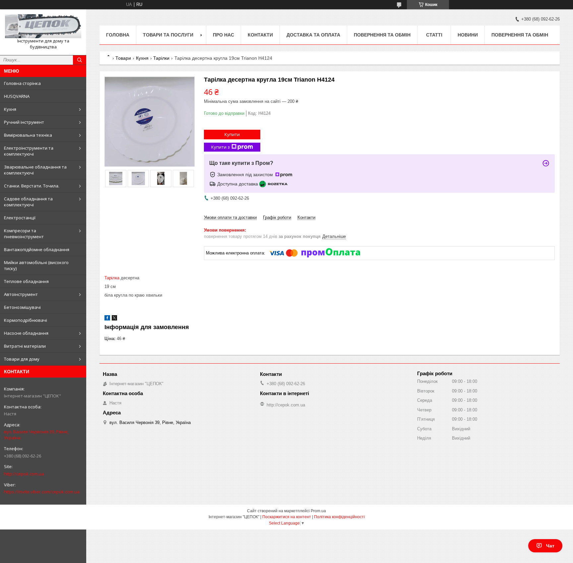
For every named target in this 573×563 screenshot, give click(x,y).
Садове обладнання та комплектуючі (28, 202)
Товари (123, 58)
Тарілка (111, 277)
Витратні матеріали (25, 346)
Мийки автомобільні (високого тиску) (36, 265)
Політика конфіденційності (339, 517)
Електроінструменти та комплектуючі (28, 151)
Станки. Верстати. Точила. (31, 186)
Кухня (10, 109)
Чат (550, 545)
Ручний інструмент (24, 122)
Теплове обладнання (26, 281)
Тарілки (161, 58)
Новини (468, 34)
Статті (434, 34)
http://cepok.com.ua (24, 474)
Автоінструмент (21, 294)
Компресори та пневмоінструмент (24, 234)
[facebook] (107, 319)
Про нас (223, 34)
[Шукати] (79, 60)
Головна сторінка (22, 83)
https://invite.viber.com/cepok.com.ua (42, 492)
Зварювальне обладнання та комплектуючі (35, 170)
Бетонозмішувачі (22, 307)
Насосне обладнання (26, 333)
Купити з (220, 147)
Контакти (260, 34)
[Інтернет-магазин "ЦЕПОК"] (43, 26)
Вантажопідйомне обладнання (36, 249)
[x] (114, 319)
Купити (232, 134)
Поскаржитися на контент (286, 517)
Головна (117, 34)
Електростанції (19, 218)
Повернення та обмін (382, 34)
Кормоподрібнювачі (25, 320)
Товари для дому (21, 359)
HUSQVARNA (17, 96)
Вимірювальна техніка (28, 135)
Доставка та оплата (313, 34)
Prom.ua (318, 511)
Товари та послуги (168, 34)
